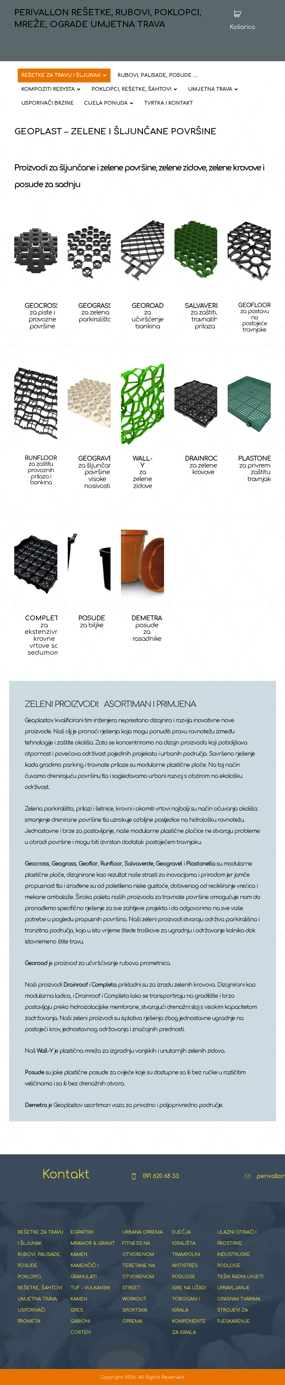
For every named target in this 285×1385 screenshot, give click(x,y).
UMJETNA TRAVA (37, 1299)
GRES (77, 1310)
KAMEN (79, 1254)
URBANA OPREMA (142, 1232)
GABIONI (80, 1321)
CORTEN (81, 1332)
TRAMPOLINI (186, 1254)
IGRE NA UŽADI (189, 1287)
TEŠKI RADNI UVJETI (240, 1276)
